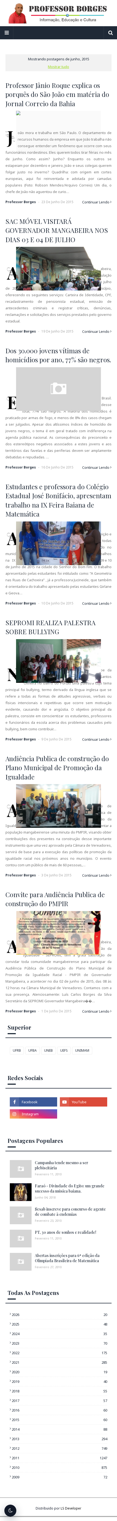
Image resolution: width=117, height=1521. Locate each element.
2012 (59, 1448)
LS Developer (71, 1508)
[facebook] (33, 1102)
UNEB (48, 1050)
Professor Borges (20, 202)
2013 (59, 1438)
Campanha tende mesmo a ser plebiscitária (61, 1165)
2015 (59, 1419)
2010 (59, 1467)
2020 (59, 1371)
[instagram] (33, 1114)
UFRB (17, 1050)
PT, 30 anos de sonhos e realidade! (65, 1232)
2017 (59, 1400)
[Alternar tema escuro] (10, 1511)
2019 (59, 1381)
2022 (59, 1352)
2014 (59, 1429)
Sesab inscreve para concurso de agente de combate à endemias (70, 1211)
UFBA (32, 1050)
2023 (59, 1343)
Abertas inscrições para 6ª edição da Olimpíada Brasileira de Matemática (67, 1258)
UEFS (64, 1050)
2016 (59, 1410)
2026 (59, 1314)
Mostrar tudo (58, 66)
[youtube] (83, 1102)
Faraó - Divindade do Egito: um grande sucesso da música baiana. (69, 1188)
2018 (59, 1391)
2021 (59, 1362)
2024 (59, 1333)
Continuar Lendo (95, 202)
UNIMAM (82, 1050)
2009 (59, 1477)
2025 (59, 1324)
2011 (59, 1457)
